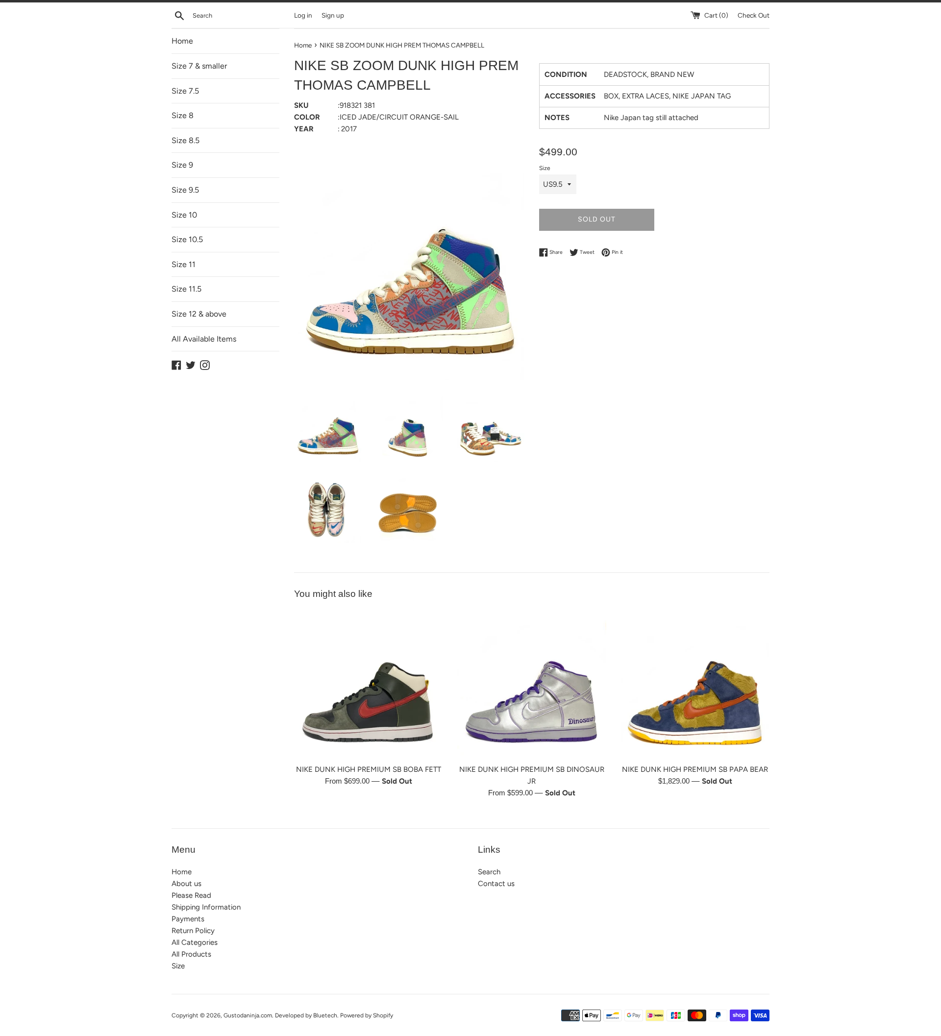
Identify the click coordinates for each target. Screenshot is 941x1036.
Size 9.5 (185, 190)
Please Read (191, 895)
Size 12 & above (199, 314)
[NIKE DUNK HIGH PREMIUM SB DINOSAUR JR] (531, 684)
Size (544, 168)
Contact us (496, 883)
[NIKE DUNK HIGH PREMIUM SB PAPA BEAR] (695, 684)
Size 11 (184, 264)
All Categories (195, 942)
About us (186, 883)
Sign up (333, 15)
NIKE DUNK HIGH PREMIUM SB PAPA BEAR (695, 769)
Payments (188, 918)
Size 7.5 (185, 91)
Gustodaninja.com (247, 1015)
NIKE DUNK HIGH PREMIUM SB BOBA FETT (368, 769)
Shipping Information (206, 907)
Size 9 (182, 165)
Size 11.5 (186, 289)
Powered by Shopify (366, 1015)
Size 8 (183, 115)
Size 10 (184, 215)
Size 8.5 (185, 140)
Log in (303, 15)
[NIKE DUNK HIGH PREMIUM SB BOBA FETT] (368, 684)
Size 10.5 (187, 239)
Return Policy (193, 930)
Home (182, 41)
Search (489, 871)
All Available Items (204, 339)
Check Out (753, 15)
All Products (191, 954)
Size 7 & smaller (199, 66)
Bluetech (325, 1015)
